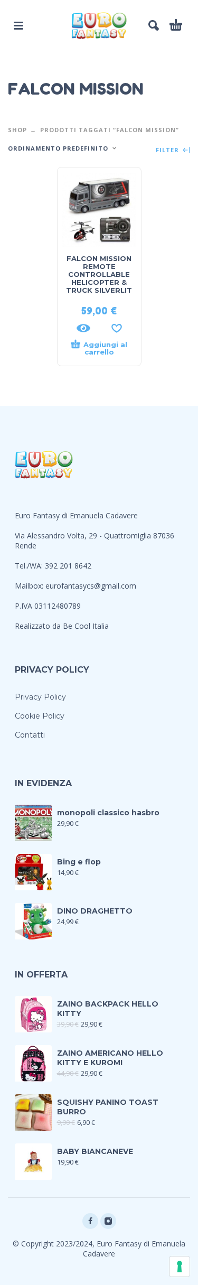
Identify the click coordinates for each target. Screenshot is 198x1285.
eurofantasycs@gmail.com (90, 586)
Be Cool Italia (86, 626)
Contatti (30, 735)
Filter (168, 150)
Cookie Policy (39, 716)
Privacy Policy (40, 697)
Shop (17, 130)
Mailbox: (30, 586)
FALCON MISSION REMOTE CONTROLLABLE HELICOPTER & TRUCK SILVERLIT (99, 274)
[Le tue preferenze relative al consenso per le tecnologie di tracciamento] (179, 1266)
